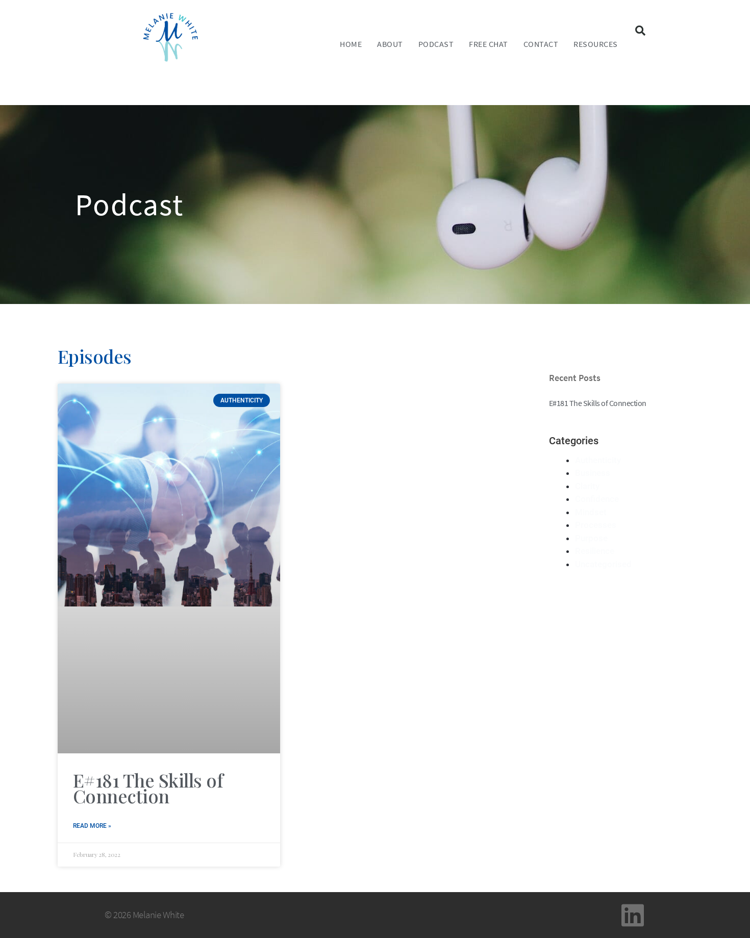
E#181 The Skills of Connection (148, 788)
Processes (595, 525)
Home (351, 44)
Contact (541, 44)
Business (592, 473)
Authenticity (598, 460)
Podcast (436, 44)
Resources (595, 44)
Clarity (587, 486)
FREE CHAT (488, 44)
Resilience (594, 551)
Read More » (92, 825)
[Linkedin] (632, 915)
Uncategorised (603, 564)
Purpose (591, 538)
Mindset (591, 512)
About (390, 44)
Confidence (597, 499)
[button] (640, 30)
